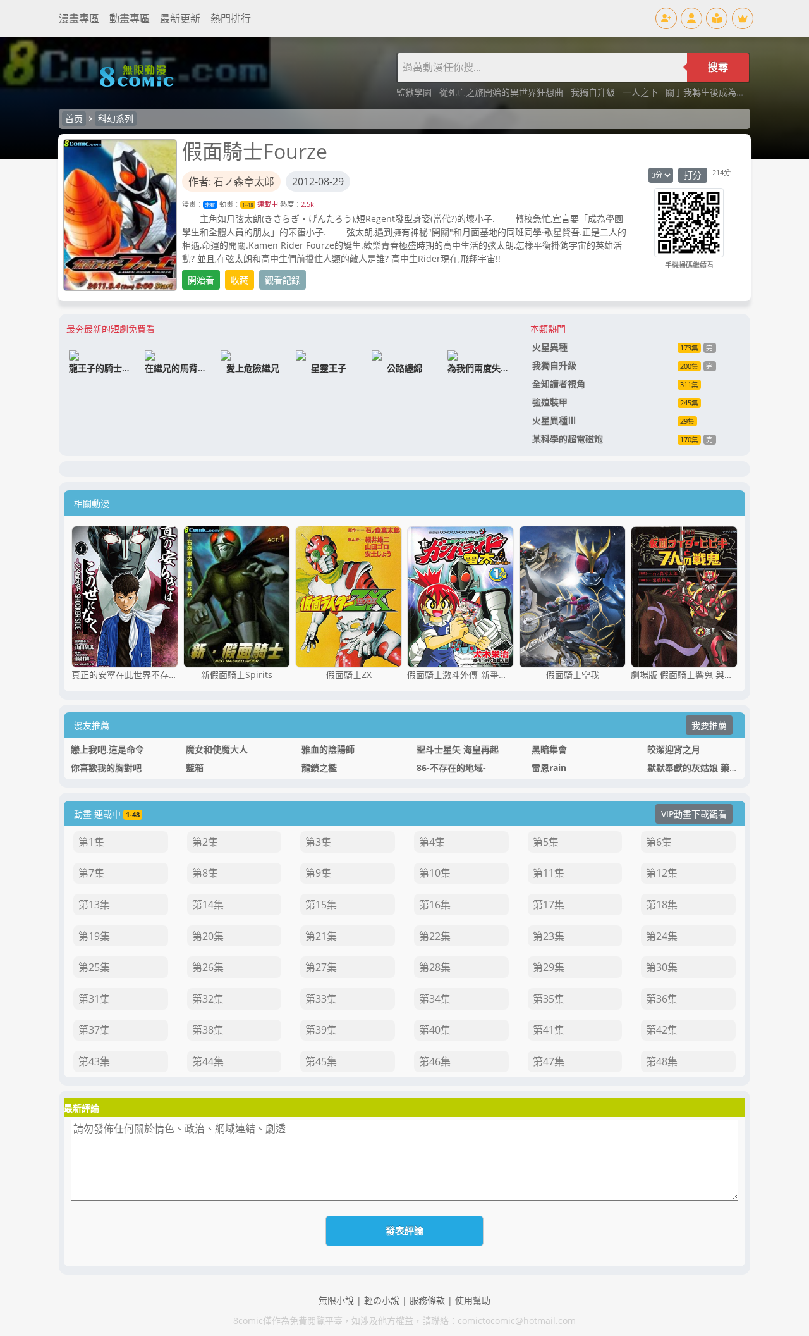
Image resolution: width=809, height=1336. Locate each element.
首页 (74, 119)
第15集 (321, 905)
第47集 (548, 1061)
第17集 (548, 905)
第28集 (435, 967)
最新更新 (180, 18)
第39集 (321, 1030)
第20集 (208, 936)
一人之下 (641, 92)
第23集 (548, 936)
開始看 (201, 280)
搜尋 (718, 67)
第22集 (435, 936)
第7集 (91, 873)
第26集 (208, 967)
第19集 (94, 936)
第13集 (94, 905)
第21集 (321, 936)
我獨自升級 (594, 92)
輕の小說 (381, 1300)
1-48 (247, 204)
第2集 (205, 842)
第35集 (548, 999)
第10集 (435, 873)
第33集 (321, 999)
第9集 (318, 873)
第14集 (208, 905)
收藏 (239, 280)
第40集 (435, 1030)
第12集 (662, 873)
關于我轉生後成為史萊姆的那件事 (732, 92)
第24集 (662, 936)
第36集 (662, 999)
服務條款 (427, 1300)
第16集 (435, 905)
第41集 (548, 1030)
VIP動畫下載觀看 (694, 814)
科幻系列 (115, 119)
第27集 (321, 967)
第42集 (662, 1030)
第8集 (205, 873)
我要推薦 (709, 725)
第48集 (662, 1061)
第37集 (94, 1030)
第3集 (318, 842)
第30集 (662, 967)
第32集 (208, 999)
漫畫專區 (79, 18)
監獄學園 (415, 92)
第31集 (94, 999)
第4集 (432, 842)
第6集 (659, 842)
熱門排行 (230, 18)
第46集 (435, 1061)
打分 (693, 175)
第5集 (546, 842)
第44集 (208, 1061)
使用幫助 (472, 1300)
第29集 (548, 967)
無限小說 (336, 1300)
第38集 (208, 1030)
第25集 (94, 967)
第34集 (435, 999)
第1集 (91, 842)
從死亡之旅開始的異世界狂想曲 (502, 92)
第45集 (321, 1061)
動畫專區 (129, 18)
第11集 (548, 873)
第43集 (94, 1061)
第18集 (662, 905)
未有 (210, 204)
